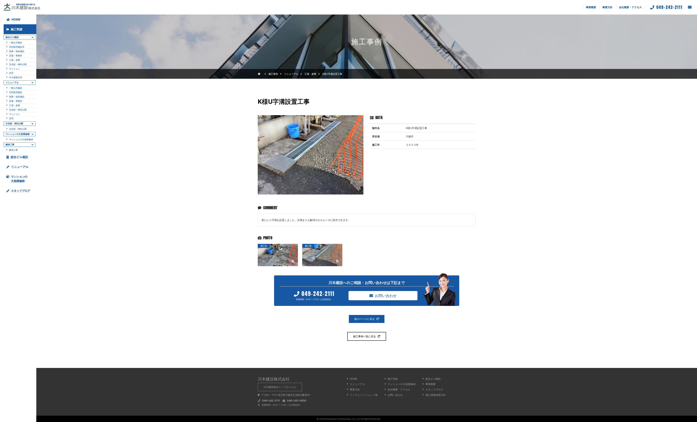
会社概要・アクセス (630, 7)
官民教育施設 (15, 92)
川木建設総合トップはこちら (279, 386)
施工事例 (273, 73)
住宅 (11, 73)
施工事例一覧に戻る (364, 336)
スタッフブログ (434, 389)
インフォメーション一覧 (364, 394)
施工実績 (16, 29)
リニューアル (19, 167)
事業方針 (607, 7)
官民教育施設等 (16, 47)
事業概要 (591, 7)
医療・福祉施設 (16, 51)
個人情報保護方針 (435, 394)
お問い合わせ (386, 295)
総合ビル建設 (19, 157)
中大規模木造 (15, 77)
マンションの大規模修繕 (21, 139)
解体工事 (13, 150)
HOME (16, 19)
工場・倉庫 (310, 73)
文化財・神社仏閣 (18, 64)
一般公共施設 (15, 42)
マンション (14, 68)
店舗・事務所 (15, 55)
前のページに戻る (364, 318)
